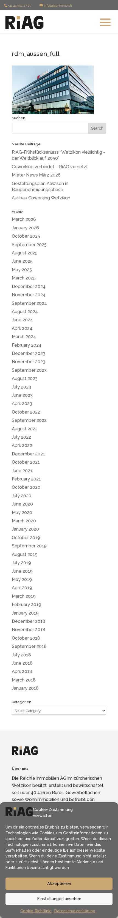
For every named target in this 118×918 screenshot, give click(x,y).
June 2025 (22, 261)
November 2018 (28, 629)
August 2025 (25, 253)
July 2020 (21, 495)
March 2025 (24, 278)
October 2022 (26, 412)
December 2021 (28, 454)
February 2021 (26, 479)
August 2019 (25, 554)
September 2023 (29, 370)
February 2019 (26, 604)
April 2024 (22, 328)
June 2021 (22, 470)
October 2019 (26, 537)
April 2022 (22, 445)
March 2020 (24, 520)
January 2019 (25, 613)
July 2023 (21, 387)
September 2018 (29, 646)
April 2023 (22, 403)
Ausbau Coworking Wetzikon (41, 197)
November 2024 (29, 294)
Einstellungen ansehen (59, 898)
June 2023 (22, 395)
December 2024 (29, 286)
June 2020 (22, 504)
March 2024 (24, 336)
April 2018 (22, 671)
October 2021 (26, 462)
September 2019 (29, 545)
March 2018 (24, 680)
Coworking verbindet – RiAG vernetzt (50, 166)
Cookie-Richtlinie (36, 911)
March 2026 (24, 219)
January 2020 (25, 529)
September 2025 (29, 244)
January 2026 (25, 227)
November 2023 (28, 361)
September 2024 (29, 303)
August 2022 (25, 428)
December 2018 (28, 621)
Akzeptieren (59, 883)
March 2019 (24, 596)
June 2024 (22, 319)
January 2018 (25, 688)
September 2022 (29, 420)
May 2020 (22, 512)
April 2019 (22, 587)
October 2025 (26, 236)
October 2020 (26, 487)
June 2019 (22, 571)
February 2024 (26, 345)
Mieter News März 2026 (36, 175)
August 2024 (25, 311)
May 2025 (22, 269)
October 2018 (26, 638)
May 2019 (22, 579)
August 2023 (25, 378)
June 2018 (22, 663)
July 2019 (21, 562)
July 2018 (21, 655)
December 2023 (28, 353)
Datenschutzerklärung (74, 911)
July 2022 (21, 437)
